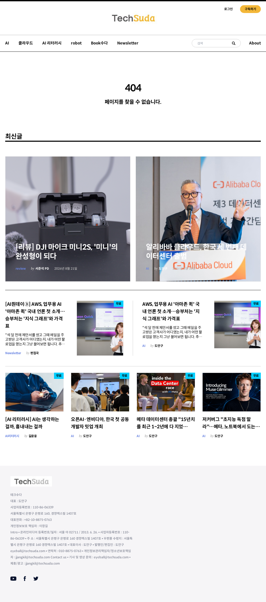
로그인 (228, 9)
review (21, 268)
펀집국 (34, 353)
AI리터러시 (12, 436)
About (255, 43)
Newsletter (127, 43)
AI (7, 43)
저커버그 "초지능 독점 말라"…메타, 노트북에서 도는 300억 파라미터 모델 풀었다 (229, 427)
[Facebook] (25, 578)
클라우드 (25, 43)
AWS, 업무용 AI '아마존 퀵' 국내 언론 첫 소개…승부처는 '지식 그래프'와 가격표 (171, 311)
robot (76, 43)
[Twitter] (35, 579)
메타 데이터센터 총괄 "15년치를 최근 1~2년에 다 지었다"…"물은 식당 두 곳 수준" (166, 427)
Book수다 (99, 43)
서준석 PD (42, 268)
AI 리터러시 (52, 43)
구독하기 (250, 9)
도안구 (163, 268)
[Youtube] (13, 579)
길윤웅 (33, 436)
